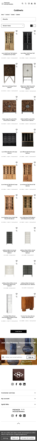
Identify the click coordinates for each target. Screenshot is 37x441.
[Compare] (26, 3)
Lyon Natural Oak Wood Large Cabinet (9, 185)
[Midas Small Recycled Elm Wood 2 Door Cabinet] (28, 106)
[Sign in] (31, 3)
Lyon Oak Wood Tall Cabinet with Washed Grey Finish (27, 218)
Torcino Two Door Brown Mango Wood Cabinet (28, 317)
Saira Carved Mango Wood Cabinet (9, 87)
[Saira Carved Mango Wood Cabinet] (9, 73)
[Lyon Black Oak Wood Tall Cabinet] (28, 41)
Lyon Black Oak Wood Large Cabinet (27, 152)
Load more (18, 331)
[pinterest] (20, 384)
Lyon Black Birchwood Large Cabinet (9, 152)
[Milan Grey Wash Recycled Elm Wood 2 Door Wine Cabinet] (28, 73)
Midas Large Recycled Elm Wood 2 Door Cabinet (9, 119)
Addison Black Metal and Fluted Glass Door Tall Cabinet (9, 251)
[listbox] (12, 25)
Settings (5, 438)
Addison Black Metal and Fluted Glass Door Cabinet (27, 284)
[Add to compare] (17, 34)
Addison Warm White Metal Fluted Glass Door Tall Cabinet (27, 251)
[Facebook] (16, 384)
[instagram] (12, 384)
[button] (18, 19)
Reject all (15, 438)
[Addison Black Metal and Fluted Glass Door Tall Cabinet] (9, 238)
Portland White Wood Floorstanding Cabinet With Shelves (9, 317)
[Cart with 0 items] (35, 3)
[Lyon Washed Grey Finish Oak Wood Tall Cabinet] (9, 205)
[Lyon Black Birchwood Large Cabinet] (9, 139)
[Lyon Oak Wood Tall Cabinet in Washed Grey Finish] (9, 41)
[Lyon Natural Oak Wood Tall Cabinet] (28, 172)
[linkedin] (24, 384)
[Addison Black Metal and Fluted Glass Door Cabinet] (28, 270)
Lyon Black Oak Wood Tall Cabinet (27, 54)
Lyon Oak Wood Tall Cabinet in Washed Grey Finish (9, 54)
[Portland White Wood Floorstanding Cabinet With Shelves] (9, 303)
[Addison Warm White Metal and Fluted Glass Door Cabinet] (9, 270)
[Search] (22, 3)
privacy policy (29, 361)
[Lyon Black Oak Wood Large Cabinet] (28, 139)
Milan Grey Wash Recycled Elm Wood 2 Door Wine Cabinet (27, 87)
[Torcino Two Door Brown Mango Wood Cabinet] (28, 303)
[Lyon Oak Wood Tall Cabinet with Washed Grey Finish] (28, 205)
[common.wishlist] (29, 3)
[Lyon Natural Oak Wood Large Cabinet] (9, 172)
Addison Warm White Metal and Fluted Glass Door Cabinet (9, 284)
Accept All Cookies (28, 438)
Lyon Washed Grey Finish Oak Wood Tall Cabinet (9, 218)
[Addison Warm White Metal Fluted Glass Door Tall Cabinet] (28, 238)
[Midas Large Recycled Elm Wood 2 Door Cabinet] (9, 106)
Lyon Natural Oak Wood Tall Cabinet (27, 185)
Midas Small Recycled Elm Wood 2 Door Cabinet (28, 119)
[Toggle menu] (4, 5)
